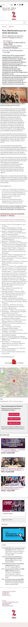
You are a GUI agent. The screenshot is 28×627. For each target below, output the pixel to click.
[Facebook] (4, 52)
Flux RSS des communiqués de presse (10, 602)
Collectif (9, 41)
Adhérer (13, 8)
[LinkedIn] (6, 52)
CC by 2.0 (12, 401)
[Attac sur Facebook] (18, 4)
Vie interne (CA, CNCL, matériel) (9, 591)
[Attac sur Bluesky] (15, 4)
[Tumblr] (7, 52)
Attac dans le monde (6, 595)
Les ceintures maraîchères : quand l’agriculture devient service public (13, 558)
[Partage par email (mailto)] (3, 52)
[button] (14, 381)
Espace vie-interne (9, 9)
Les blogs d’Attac (5, 592)
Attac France (9, 582)
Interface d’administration (7, 605)
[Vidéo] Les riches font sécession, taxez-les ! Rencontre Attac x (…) (12, 469)
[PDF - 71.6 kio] (14, 361)
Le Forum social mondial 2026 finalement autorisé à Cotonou (14, 581)
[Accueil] (14, 15)
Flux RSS (4, 600)
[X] (9, 52)
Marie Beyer (18, 560)
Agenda (11, 26)
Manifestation (18, 50)
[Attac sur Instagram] (20, 4)
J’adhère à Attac (8, 513)
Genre (12, 50)
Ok (11, 4)
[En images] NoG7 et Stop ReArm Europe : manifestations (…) (12, 488)
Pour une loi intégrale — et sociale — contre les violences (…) (13, 450)
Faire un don (6, 8)
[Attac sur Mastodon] (23, 4)
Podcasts (4, 524)
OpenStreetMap (19, 396)
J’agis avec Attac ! (7, 519)
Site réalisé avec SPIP (6, 603)
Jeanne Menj (19, 401)
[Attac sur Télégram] (1, 6)
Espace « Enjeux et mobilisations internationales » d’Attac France (14, 551)
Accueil (4, 26)
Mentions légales (5, 604)
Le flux (4, 545)
